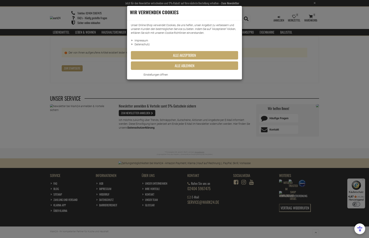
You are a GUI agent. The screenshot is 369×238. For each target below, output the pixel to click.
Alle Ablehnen (184, 65)
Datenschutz (142, 44)
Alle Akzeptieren (184, 55)
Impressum (141, 40)
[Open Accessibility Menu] (359, 228)
